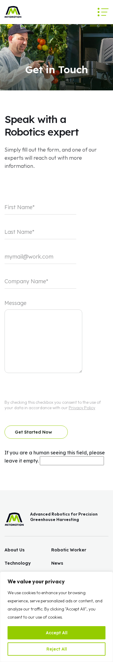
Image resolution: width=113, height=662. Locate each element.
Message (16, 303)
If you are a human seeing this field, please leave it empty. (55, 457)
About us (15, 550)
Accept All (56, 632)
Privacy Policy (82, 407)
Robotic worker (68, 550)
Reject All (56, 649)
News (57, 563)
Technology (18, 563)
